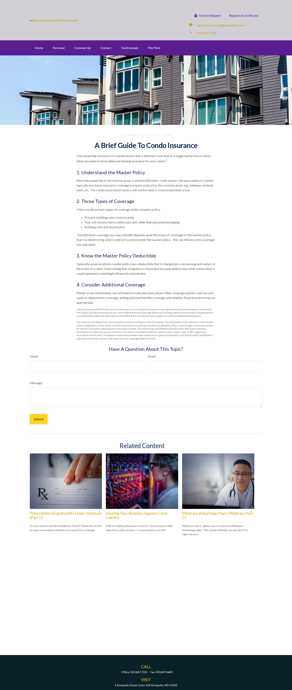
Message (36, 383)
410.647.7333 (139, 672)
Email (152, 356)
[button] (39, 48)
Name (34, 356)
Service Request (210, 15)
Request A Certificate (243, 15)
